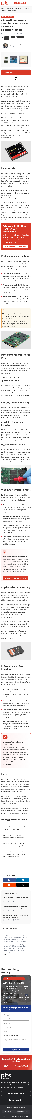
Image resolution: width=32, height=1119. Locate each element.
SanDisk (6, 39)
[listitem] (16, 900)
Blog (6, 8)
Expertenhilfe (16, 1050)
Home (2, 8)
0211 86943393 (16, 1065)
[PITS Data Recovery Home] (4, 3)
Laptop (12, 37)
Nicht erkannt (20, 37)
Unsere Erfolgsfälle (7, 16)
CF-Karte (6, 37)
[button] (9, 880)
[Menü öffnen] (29, 3)
